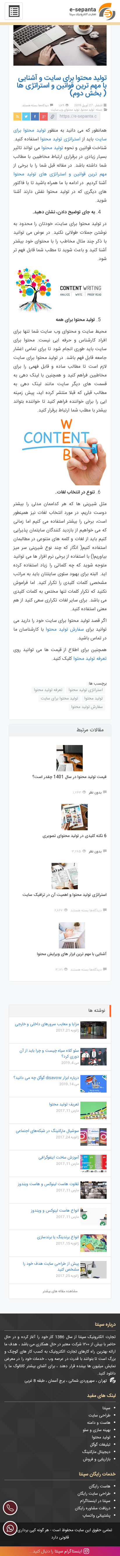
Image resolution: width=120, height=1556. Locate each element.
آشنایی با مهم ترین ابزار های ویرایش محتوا (72, 954)
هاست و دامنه (98, 1422)
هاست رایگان (99, 1486)
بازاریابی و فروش (96, 1459)
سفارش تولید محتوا (65, 630)
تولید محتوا (87, 110)
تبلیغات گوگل (100, 1444)
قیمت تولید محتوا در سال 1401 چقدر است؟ (69, 777)
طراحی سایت (99, 1415)
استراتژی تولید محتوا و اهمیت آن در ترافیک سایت (65, 895)
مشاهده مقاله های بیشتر (60, 1291)
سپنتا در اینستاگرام (95, 1501)
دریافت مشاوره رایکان (92, 1508)
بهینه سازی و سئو (96, 1430)
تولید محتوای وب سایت (65, 110)
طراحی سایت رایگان (93, 1493)
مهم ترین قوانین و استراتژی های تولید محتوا (60, 174)
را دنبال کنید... (55, 1551)
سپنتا (106, 1408)
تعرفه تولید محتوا (90, 659)
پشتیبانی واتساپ (96, 1515)
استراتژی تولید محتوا (60, 139)
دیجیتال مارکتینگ (96, 1452)
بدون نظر (95, 793)
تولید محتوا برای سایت (59, 698)
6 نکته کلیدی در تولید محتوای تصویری (75, 836)
